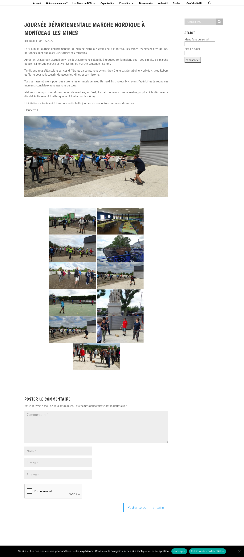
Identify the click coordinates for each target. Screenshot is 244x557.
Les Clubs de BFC (82, 3)
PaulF (32, 41)
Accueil (37, 3)
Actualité (163, 3)
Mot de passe (193, 49)
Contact (177, 3)
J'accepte (179, 551)
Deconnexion (146, 3)
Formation (124, 3)
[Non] (239, 551)
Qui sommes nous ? (56, 3)
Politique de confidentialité (207, 551)
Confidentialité (194, 3)
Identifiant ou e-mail (197, 39)
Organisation (107, 3)
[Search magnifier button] (219, 22)
